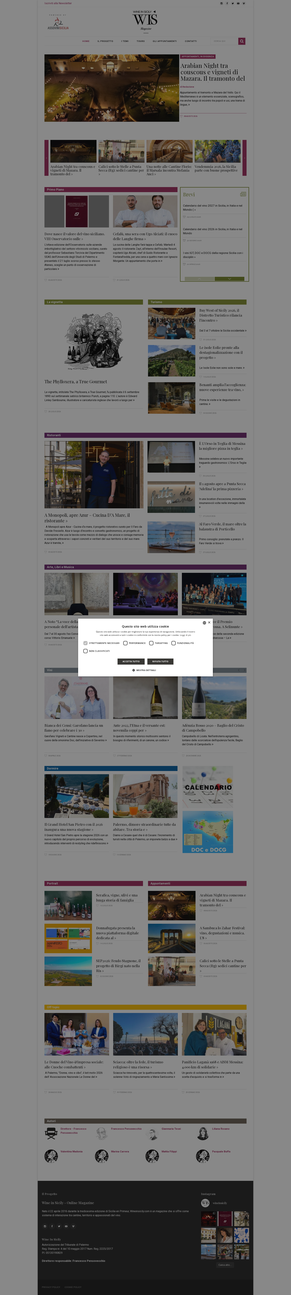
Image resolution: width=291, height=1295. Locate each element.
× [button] (209, 622)
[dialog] (145, 648)
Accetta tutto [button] (131, 661)
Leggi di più (185, 635)
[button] (145, 670)
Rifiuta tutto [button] (160, 661)
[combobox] (204, 623)
